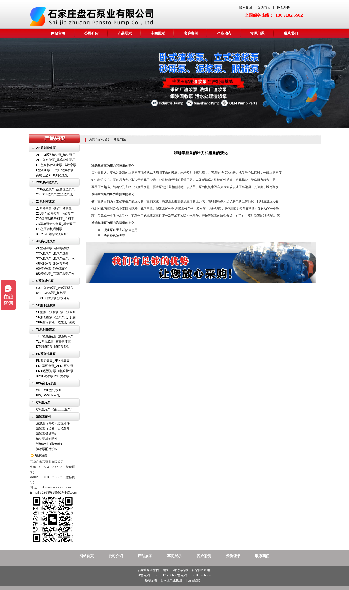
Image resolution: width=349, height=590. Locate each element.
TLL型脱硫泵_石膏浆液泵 (53, 341)
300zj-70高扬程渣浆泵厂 (53, 234)
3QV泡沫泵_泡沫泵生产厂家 (55, 258)
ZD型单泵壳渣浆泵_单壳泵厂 (56, 224)
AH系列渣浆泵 (46, 148)
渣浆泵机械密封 (46, 433)
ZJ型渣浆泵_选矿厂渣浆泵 (54, 208)
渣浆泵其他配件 (46, 439)
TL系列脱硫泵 (45, 329)
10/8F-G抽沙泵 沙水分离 (52, 298)
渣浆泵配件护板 (46, 449)
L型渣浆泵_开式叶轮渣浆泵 (54, 170)
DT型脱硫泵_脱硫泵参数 (52, 346)
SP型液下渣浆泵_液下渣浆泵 (56, 312)
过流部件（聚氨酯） (50, 444)
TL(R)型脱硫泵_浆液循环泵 (54, 336)
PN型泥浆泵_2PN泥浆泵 (53, 361)
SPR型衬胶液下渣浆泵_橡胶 (55, 322)
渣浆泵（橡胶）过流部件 (53, 428)
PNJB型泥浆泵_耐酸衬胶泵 (54, 371)
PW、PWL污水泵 (48, 395)
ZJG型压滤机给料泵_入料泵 (55, 219)
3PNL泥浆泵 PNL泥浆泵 (52, 376)
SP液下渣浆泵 (45, 305)
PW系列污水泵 (46, 383)
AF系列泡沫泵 (45, 241)
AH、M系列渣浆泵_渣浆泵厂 (55, 155)
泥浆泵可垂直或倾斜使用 (120, 230)
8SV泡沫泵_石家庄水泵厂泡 (55, 274)
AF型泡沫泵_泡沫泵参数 (52, 248)
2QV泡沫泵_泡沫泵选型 (52, 253)
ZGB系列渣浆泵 (47, 182)
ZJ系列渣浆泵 (45, 201)
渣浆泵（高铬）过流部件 (53, 423)
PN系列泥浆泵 (46, 354)
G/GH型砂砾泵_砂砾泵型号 (54, 288)
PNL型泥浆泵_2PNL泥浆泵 (54, 366)
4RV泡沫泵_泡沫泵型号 (52, 263)
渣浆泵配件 (43, 416)
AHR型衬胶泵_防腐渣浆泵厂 (55, 160)
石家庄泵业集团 (171, 580)
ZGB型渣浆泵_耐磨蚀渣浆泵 (55, 189)
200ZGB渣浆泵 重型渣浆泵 (54, 194)
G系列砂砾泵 (45, 281)
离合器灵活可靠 (114, 235)
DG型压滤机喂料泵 (49, 229)
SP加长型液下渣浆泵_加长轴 (56, 317)
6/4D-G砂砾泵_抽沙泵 (51, 293)
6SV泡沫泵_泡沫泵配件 (52, 268)
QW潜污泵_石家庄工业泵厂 (55, 409)
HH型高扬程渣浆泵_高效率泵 (56, 165)
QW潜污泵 (43, 402)
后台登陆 (194, 580)
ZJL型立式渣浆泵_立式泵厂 (55, 213)
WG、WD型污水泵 (49, 390)
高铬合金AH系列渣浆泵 (52, 175)
